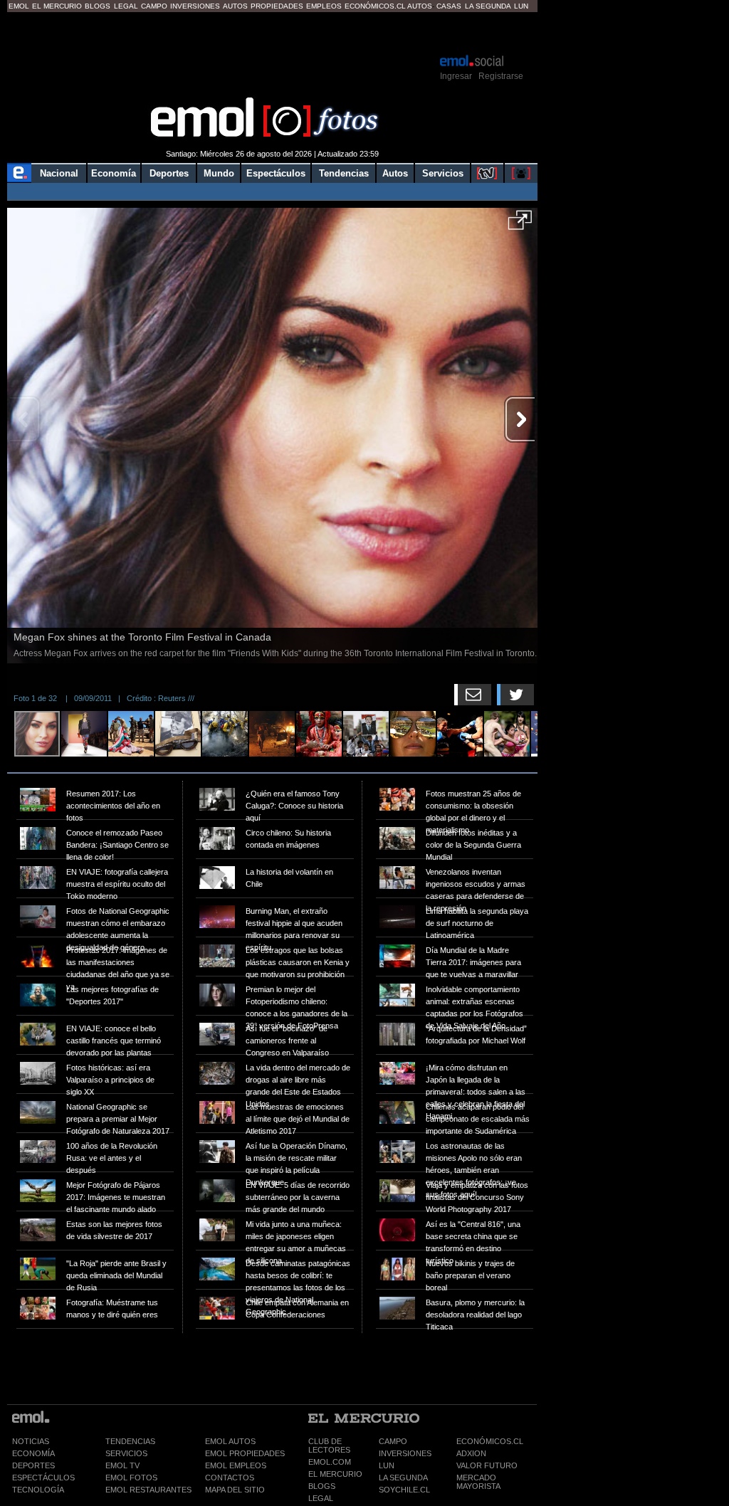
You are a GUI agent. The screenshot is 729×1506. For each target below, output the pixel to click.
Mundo (219, 173)
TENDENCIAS (130, 1441)
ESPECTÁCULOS (43, 1477)
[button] (520, 225)
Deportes (169, 173)
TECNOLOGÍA (38, 1489)
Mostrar (272, 32)
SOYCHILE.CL (404, 1489)
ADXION (471, 1453)
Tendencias (344, 173)
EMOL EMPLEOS (235, 1465)
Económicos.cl (375, 6)
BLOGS (321, 1486)
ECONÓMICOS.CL (489, 1441)
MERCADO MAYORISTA (478, 1481)
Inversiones (195, 6)
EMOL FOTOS (131, 1477)
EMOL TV (122, 1465)
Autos (235, 6)
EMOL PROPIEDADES (245, 1453)
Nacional (59, 173)
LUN (386, 1465)
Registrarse (500, 76)
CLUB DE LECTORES (329, 1445)
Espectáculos (275, 173)
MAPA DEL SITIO (235, 1489)
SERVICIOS (126, 1453)
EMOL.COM (329, 1462)
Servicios (442, 173)
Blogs (97, 6)
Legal (126, 6)
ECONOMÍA (33, 1453)
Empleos (324, 6)
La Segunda (488, 6)
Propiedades (277, 6)
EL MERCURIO (335, 1474)
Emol (19, 6)
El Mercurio (57, 6)
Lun (521, 6)
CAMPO (393, 1441)
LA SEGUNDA (403, 1477)
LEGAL (320, 1498)
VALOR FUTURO (487, 1465)
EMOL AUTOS (230, 1441)
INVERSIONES (405, 1453)
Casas (448, 6)
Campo (154, 6)
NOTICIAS (30, 1441)
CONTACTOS (229, 1477)
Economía (113, 173)
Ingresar (456, 76)
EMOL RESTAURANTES (148, 1489)
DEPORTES (33, 1465)
